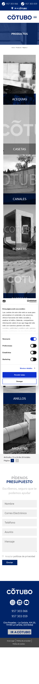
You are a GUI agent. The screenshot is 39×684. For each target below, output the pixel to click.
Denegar (19, 381)
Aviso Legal (11, 641)
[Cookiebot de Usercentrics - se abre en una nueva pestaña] (28, 301)
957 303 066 (12, 3)
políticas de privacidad (24, 556)
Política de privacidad (23, 641)
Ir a (16, 8)
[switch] (33, 346)
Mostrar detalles (26, 368)
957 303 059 (31, 3)
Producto (18, 47)
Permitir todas (19, 375)
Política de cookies (19, 644)
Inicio (13, 47)
